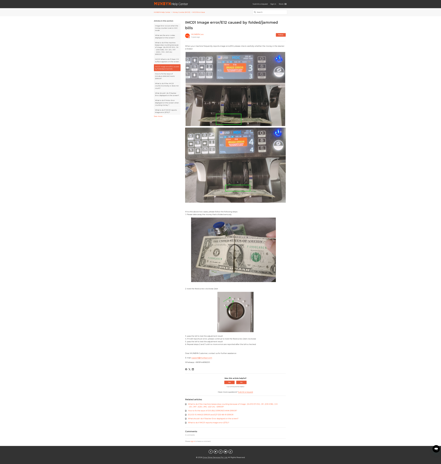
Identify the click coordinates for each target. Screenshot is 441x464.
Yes (229, 382)
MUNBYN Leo (197, 34)
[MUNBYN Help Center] (171, 4)
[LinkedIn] (193, 369)
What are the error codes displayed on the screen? (165, 36)
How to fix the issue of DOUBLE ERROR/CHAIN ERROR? (165, 76)
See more (158, 116)
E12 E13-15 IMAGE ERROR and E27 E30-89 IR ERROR (210, 415)
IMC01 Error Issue (198, 12)
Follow (280, 35)
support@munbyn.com (201, 358)
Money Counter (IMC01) (181, 12)
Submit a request (260, 4)
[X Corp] (189, 369)
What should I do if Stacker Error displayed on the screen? (167, 94)
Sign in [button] (273, 4)
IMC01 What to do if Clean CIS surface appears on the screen (167, 60)
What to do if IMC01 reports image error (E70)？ (166, 111)
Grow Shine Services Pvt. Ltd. (215, 457)
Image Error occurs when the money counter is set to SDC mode (166, 28)
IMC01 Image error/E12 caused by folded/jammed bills (167, 68)
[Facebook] (186, 369)
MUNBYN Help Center (162, 12)
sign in (193, 441)
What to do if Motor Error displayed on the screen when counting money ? (167, 102)
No (241, 382)
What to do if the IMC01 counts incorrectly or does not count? (167, 86)
